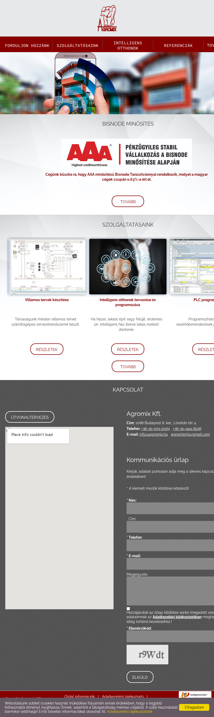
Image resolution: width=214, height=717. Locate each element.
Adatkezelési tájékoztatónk (129, 711)
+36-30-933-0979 (155, 429)
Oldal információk (79, 697)
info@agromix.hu (154, 434)
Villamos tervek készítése (47, 300)
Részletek (47, 349)
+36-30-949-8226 (187, 429)
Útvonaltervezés (30, 417)
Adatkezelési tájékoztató (123, 697)
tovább (128, 201)
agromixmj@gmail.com (190, 434)
